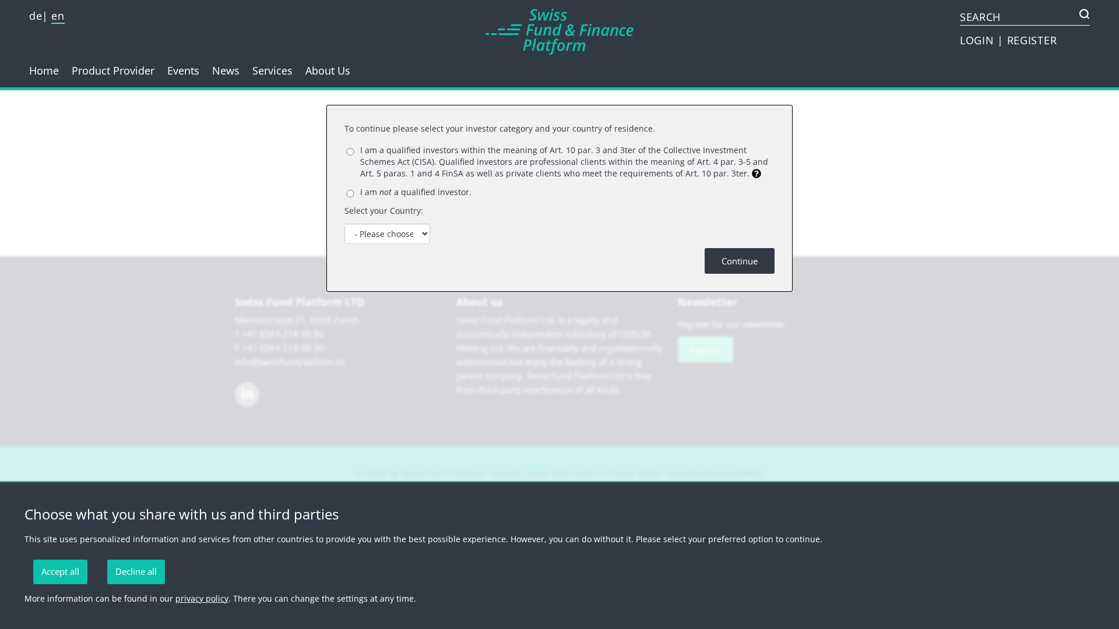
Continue (740, 261)
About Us (327, 70)
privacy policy (201, 598)
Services (272, 70)
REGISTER (1032, 40)
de (35, 16)
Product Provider (113, 70)
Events (183, 70)
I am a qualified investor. (415, 191)
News (226, 70)
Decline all (136, 571)
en (57, 16)
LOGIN (978, 40)
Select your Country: (383, 210)
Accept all (60, 571)
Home (44, 70)
